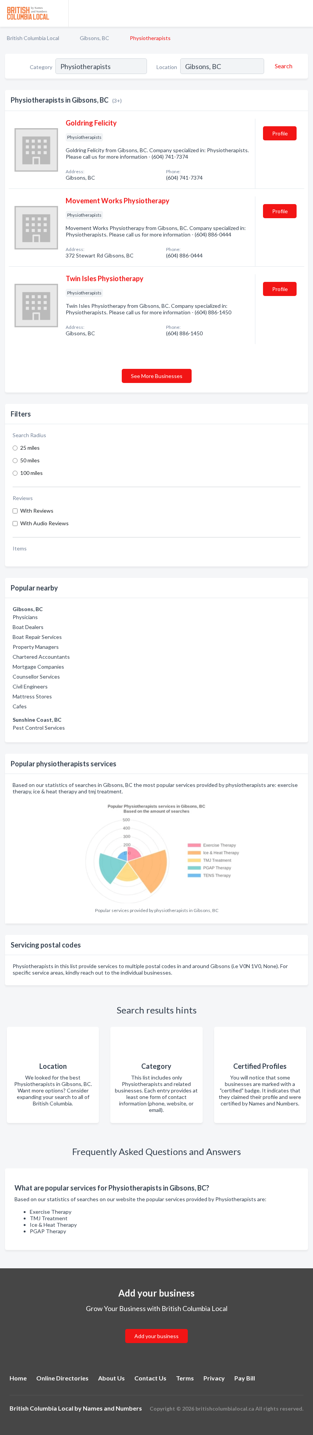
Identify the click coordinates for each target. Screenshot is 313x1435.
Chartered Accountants (41, 656)
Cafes (20, 706)
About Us (111, 1378)
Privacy (214, 1378)
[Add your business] (156, 1326)
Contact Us (150, 1378)
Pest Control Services (39, 727)
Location (166, 67)
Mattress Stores (32, 696)
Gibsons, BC (94, 38)
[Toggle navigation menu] (302, 13)
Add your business (156, 1336)
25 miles (30, 447)
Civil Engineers (30, 686)
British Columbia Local (33, 38)
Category (41, 67)
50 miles (30, 460)
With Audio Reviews (44, 523)
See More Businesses (156, 376)
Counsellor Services (36, 676)
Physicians (25, 617)
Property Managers (36, 646)
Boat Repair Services (37, 637)
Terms (185, 1378)
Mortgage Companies (38, 666)
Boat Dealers (28, 627)
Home (18, 1378)
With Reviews (36, 510)
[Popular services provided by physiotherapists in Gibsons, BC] (156, 851)
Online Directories (62, 1378)
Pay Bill (244, 1378)
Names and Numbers (112, 1408)
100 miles (31, 473)
